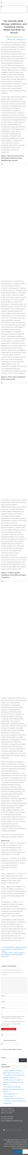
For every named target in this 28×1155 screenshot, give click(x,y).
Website (3, 1007)
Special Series (8, 1096)
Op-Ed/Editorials (9, 1094)
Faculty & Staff (14, 1144)
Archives (3, 1064)
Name (3, 995)
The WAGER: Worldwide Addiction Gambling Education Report (13, 1089)
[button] (14, 16)
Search (3, 1057)
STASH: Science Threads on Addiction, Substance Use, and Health (13, 1082)
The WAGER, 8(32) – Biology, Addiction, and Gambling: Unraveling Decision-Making (14, 949)
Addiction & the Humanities (13, 1098)
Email (3, 1001)
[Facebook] (15, 1152)
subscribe (13, 1024)
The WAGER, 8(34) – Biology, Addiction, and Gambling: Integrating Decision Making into (13, 954)
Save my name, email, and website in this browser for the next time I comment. (13, 1017)
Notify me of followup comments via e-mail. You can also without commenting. (13, 1023)
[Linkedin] (20, 1152)
